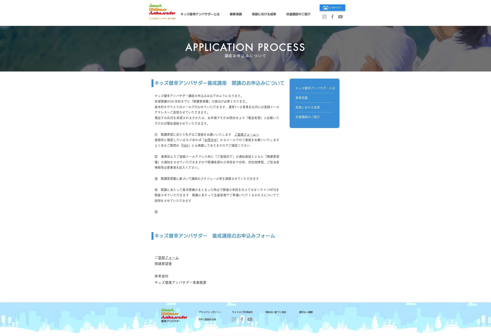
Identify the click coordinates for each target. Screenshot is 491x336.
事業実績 (301, 97)
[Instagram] (324, 17)
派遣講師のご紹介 (307, 116)
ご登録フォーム (168, 257)
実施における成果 (307, 107)
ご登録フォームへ (246, 134)
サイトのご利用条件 (242, 312)
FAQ (185, 145)
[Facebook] (332, 17)
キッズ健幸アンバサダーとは (314, 88)
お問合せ (210, 139)
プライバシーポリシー (210, 312)
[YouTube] (340, 17)
